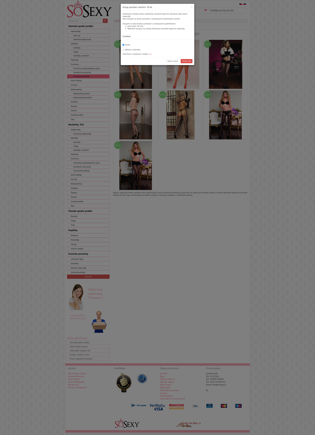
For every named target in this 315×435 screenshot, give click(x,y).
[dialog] (157, 217)
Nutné (127, 45)
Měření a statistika (132, 49)
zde (150, 54)
